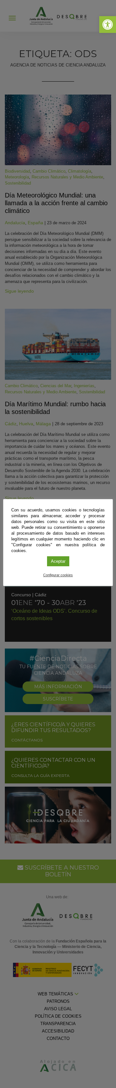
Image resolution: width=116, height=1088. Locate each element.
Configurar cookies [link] (58, 575)
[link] (107, 24)
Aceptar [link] (58, 561)
